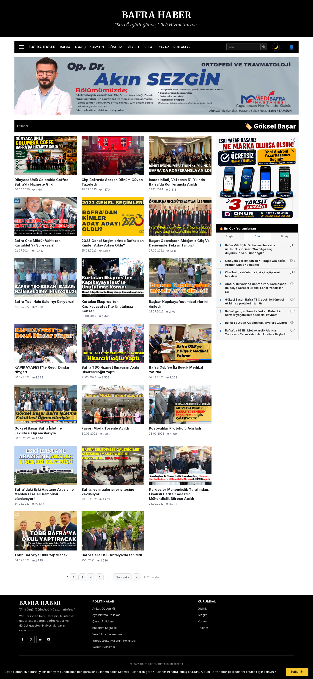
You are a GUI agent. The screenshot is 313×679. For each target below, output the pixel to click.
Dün (257, 236)
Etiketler (22, 126)
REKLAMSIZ (182, 47)
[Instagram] (39, 639)
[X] (31, 639)
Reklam (203, 628)
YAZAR (164, 47)
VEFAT (149, 47)
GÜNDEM (115, 47)
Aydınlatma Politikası (106, 615)
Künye (202, 621)
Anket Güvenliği (103, 608)
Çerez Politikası (103, 621)
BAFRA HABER (157, 15)
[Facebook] (22, 639)
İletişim (202, 615)
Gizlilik (202, 608)
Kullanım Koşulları (104, 628)
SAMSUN (97, 47)
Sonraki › (122, 577)
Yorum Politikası (103, 647)
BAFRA (65, 47)
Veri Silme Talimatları (107, 634)
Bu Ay (284, 236)
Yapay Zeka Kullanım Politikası (114, 640)
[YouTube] (48, 639)
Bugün (230, 236)
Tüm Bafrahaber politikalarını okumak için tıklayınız (240, 672)
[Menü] (21, 47)
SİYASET (133, 47)
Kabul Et (297, 672)
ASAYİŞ (80, 47)
